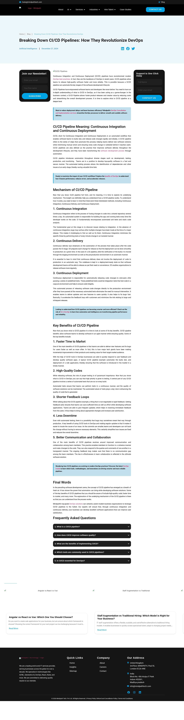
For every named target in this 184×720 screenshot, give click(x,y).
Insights (73, 667)
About (102, 663)
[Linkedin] (139, 692)
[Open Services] (84, 10)
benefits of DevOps (111, 176)
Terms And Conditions (125, 698)
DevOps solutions (76, 504)
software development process (112, 151)
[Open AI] (71, 10)
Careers (103, 667)
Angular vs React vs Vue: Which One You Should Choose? (41, 617)
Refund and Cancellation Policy (107, 698)
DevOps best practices (61, 79)
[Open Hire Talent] (115, 10)
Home (72, 663)
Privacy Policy (91, 698)
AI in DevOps (65, 312)
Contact (103, 671)
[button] (122, 48)
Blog (28, 34)
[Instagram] (134, 692)
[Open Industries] (99, 10)
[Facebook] (128, 692)
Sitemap (73, 671)
